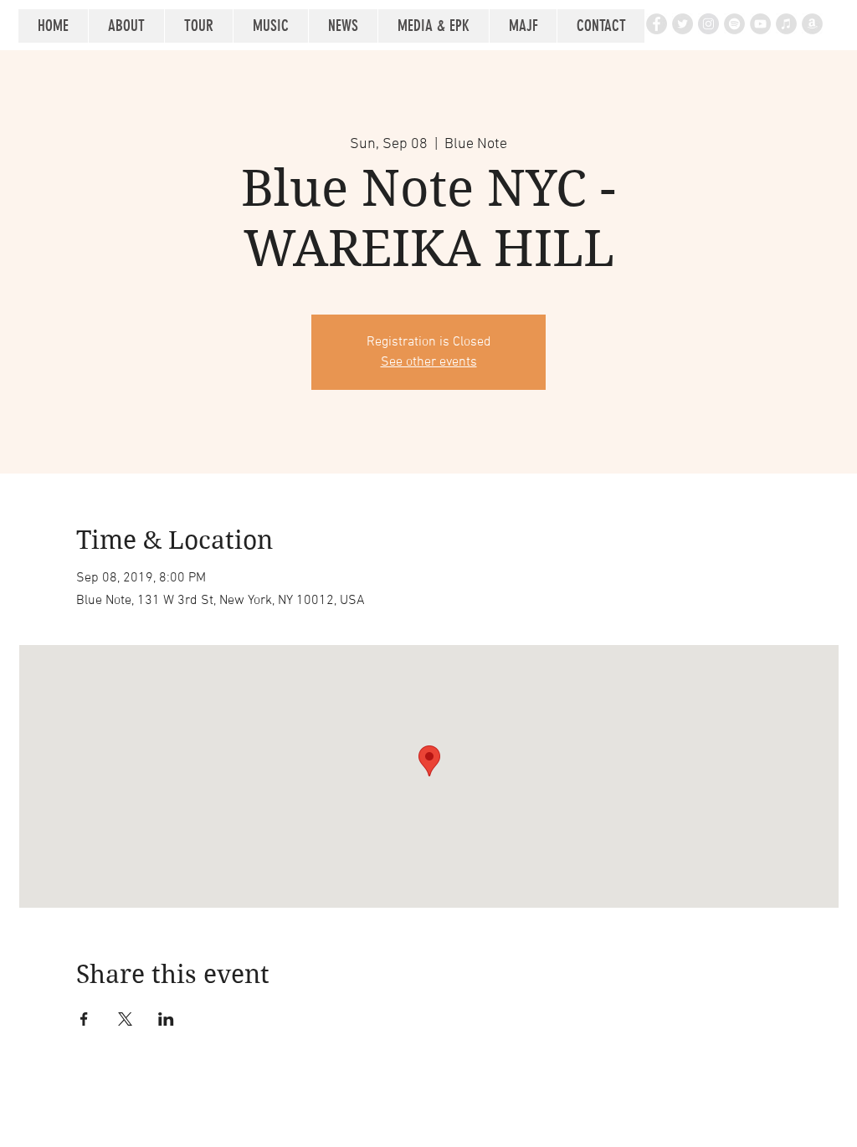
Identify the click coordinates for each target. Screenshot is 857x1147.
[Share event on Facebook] (84, 1019)
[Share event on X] (125, 1019)
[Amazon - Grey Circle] (812, 23)
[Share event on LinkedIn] (166, 1019)
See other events (429, 362)
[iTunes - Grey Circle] (786, 23)
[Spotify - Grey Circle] (734, 23)
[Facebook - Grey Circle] (656, 23)
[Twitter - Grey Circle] (682, 23)
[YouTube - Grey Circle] (760, 23)
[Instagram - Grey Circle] (708, 23)
